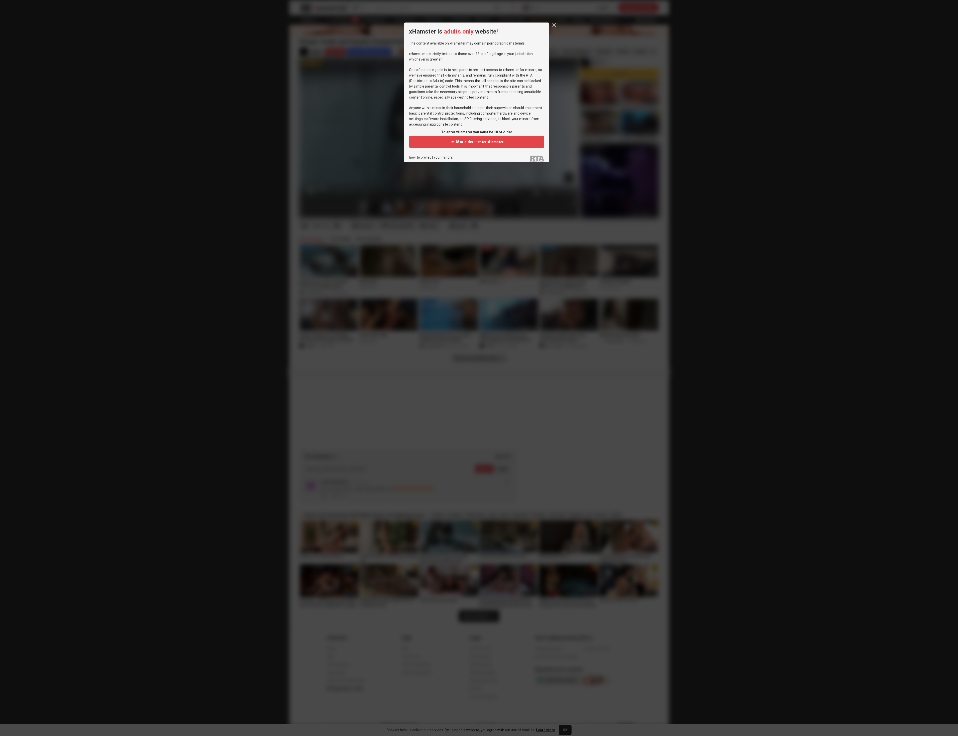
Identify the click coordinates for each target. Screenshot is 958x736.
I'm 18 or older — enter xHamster (477, 142)
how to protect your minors (431, 157)
